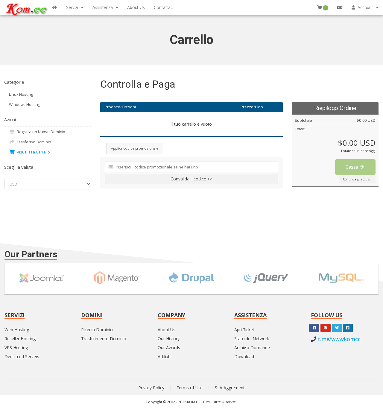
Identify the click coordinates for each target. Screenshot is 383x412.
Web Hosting (16, 329)
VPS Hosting (16, 347)
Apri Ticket (244, 329)
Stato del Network (251, 338)
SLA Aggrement (230, 387)
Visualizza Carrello (32, 152)
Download (244, 356)
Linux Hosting (21, 94)
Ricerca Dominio (97, 329)
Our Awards (169, 347)
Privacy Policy (151, 387)
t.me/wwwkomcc (338, 339)
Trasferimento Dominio (103, 338)
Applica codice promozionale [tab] (134, 148)
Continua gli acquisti (357, 179)
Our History (169, 338)
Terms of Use (190, 387)
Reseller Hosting (19, 338)
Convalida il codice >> (191, 179)
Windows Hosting (24, 104)
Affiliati (164, 356)
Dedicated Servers (21, 356)
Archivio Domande (252, 347)
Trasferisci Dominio (33, 142)
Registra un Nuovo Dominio (40, 131)
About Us (166, 329)
